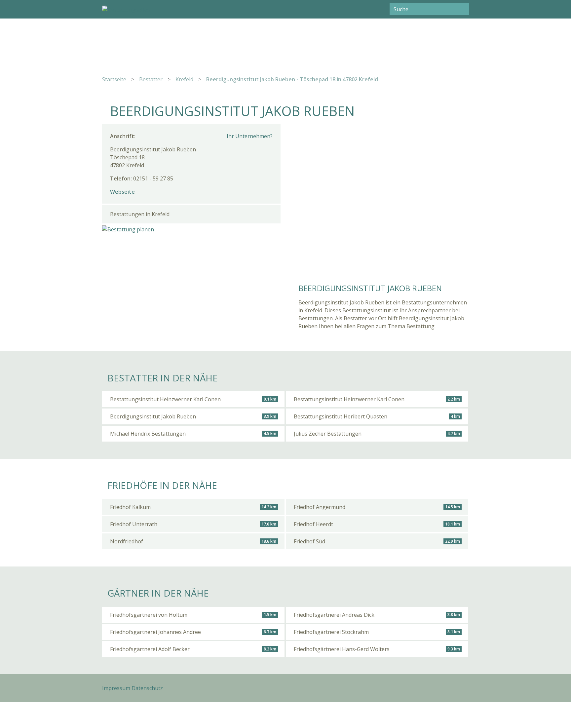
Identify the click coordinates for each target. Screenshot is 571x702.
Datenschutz (147, 688)
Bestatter (151, 79)
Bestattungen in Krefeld (140, 214)
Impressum (116, 688)
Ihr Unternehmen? (250, 136)
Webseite (122, 191)
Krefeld (184, 79)
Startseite (114, 79)
